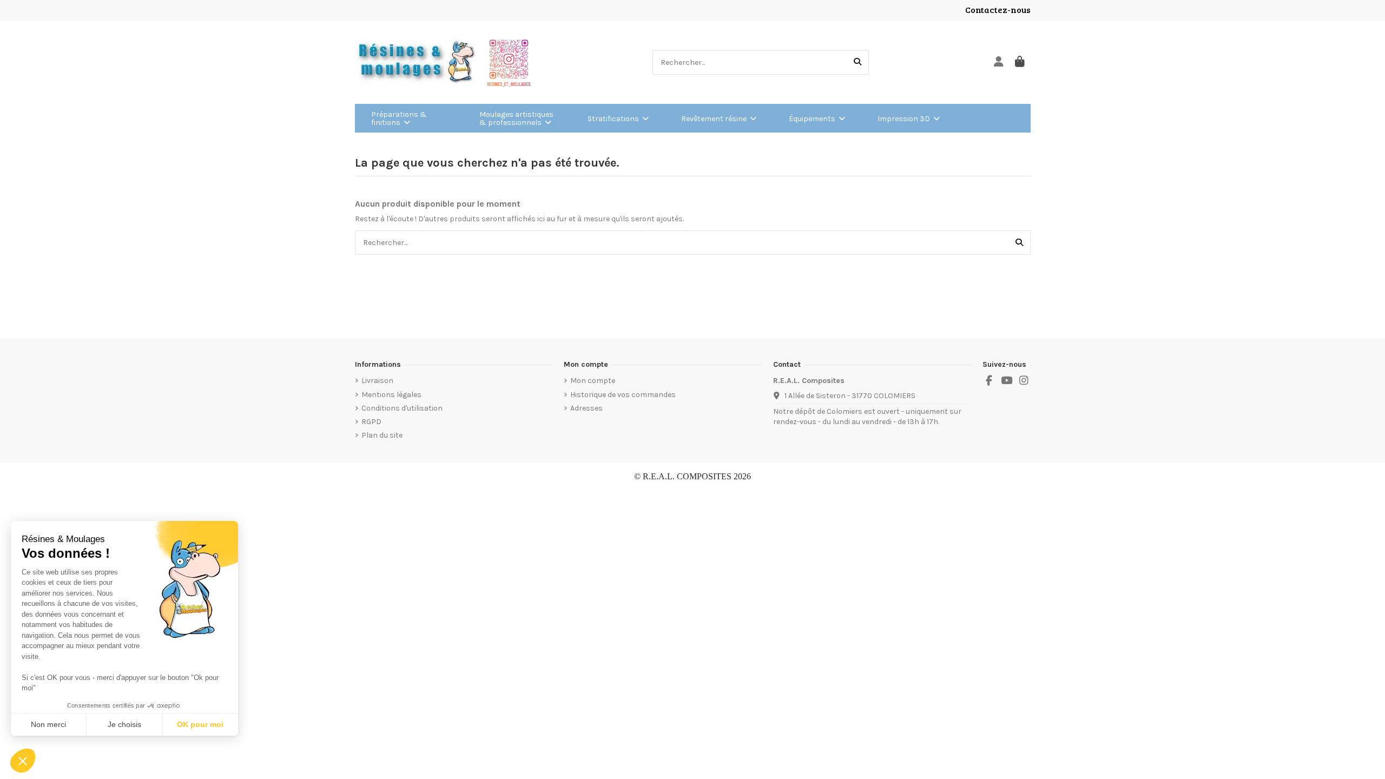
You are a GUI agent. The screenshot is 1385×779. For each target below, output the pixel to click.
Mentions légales (391, 394)
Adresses (586, 408)
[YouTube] (1006, 381)
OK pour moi (200, 724)
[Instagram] (1024, 381)
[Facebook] (988, 381)
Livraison (377, 380)
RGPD (371, 421)
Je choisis (124, 724)
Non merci (48, 724)
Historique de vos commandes (623, 394)
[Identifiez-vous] (999, 62)
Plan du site (382, 435)
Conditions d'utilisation (402, 408)
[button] (23, 761)
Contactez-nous (998, 9)
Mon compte (592, 380)
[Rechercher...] (857, 62)
